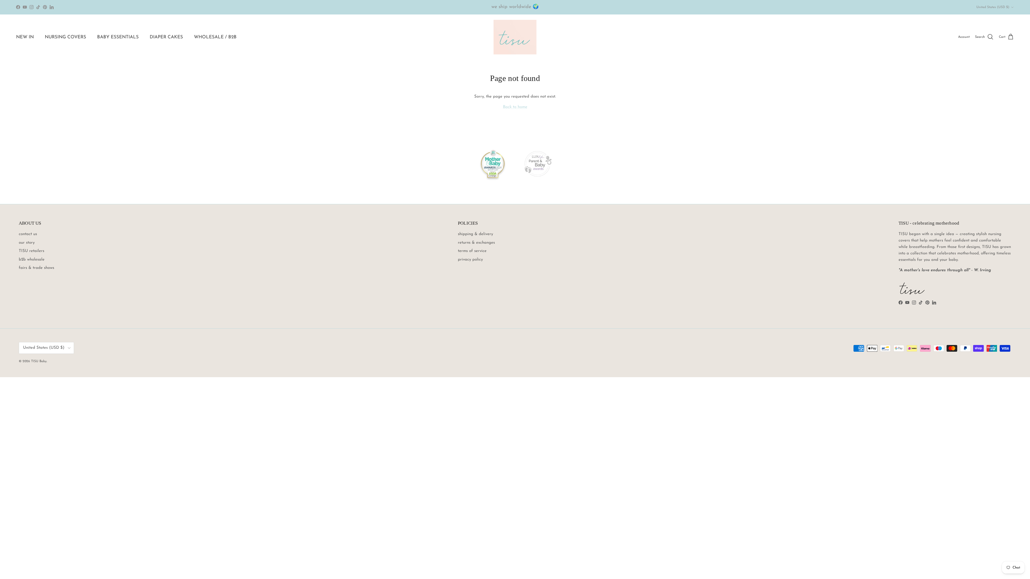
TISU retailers (31, 251)
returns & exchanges (476, 243)
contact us (28, 234)
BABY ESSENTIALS (118, 37)
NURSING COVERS (65, 37)
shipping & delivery (475, 234)
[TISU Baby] (515, 37)
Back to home (515, 107)
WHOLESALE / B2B (215, 37)
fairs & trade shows (36, 268)
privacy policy (470, 260)
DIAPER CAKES (166, 37)
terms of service (472, 251)
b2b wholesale (32, 260)
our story (27, 243)
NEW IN (25, 37)
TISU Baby (39, 361)
